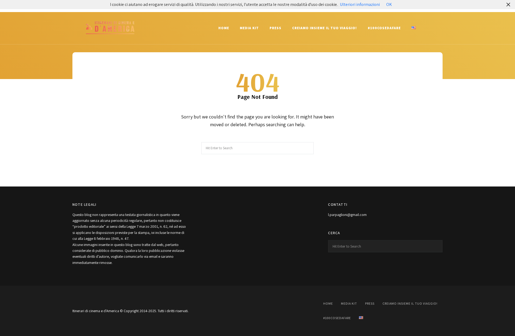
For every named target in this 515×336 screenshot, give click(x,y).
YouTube (257, 311)
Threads (284, 311)
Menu (437, 28)
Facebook (231, 311)
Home (223, 28)
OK (389, 4)
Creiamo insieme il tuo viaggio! (324, 28)
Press (275, 28)
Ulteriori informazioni (360, 4)
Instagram (244, 311)
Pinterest (271, 311)
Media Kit (249, 28)
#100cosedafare (384, 28)
